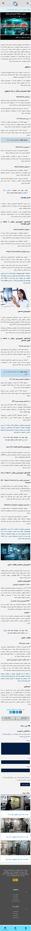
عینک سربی (15, 897)
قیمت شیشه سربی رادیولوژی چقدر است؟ (18, 814)
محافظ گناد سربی (15, 901)
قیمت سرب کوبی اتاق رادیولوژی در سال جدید (17, 837)
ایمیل (28, 767)
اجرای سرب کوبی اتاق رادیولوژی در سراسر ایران (16, 859)
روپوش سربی (15, 894)
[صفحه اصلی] (28, 9)
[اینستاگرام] (16, 880)
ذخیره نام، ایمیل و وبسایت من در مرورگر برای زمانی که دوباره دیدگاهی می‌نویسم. (16, 779)
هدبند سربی (15, 899)
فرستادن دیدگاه (25, 784)
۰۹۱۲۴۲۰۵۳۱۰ (15, 914)
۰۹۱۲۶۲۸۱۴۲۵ (15, 911)
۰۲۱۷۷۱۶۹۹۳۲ (15, 916)
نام (29, 758)
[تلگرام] (14, 880)
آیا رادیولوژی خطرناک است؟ (13, 140)
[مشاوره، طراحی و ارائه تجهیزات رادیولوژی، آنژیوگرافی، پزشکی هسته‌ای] (15, 3)
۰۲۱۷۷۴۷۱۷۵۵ (15, 918)
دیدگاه (28, 741)
